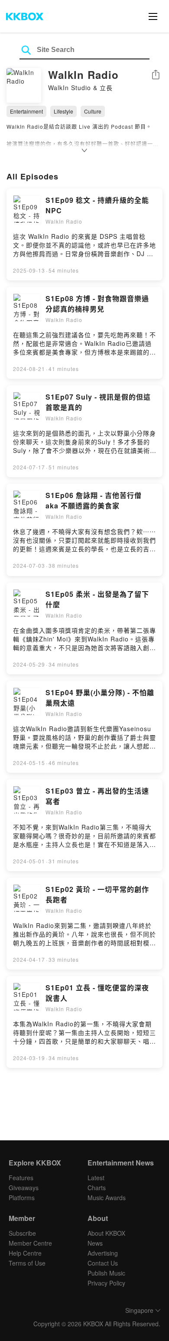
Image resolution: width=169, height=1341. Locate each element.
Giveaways (24, 1187)
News (95, 1243)
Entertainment (26, 111)
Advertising (103, 1253)
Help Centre (25, 1253)
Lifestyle (63, 111)
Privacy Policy (106, 1283)
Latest (96, 1177)
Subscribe (22, 1233)
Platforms (22, 1197)
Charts (97, 1187)
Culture (92, 111)
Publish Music (106, 1273)
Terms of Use (27, 1263)
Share (155, 75)
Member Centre (30, 1243)
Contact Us (103, 1263)
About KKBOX (106, 1233)
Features (21, 1177)
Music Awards (107, 1197)
